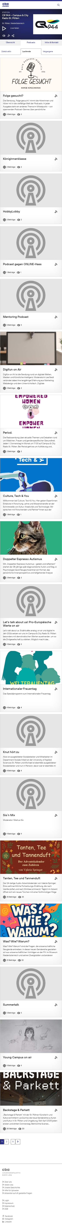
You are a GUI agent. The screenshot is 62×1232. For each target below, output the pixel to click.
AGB (6, 1209)
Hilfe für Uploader (11, 1191)
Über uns (8, 1182)
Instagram (8, 1219)
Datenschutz (9, 1206)
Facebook (8, 1216)
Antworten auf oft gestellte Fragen (18, 1193)
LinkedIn (8, 1222)
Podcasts (31, 43)
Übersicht (10, 43)
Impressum (8, 1203)
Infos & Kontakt (51, 43)
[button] (4, 28)
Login (6, 1201)
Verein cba (8, 1185)
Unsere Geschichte (12, 1188)
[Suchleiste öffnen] (58, 5)
